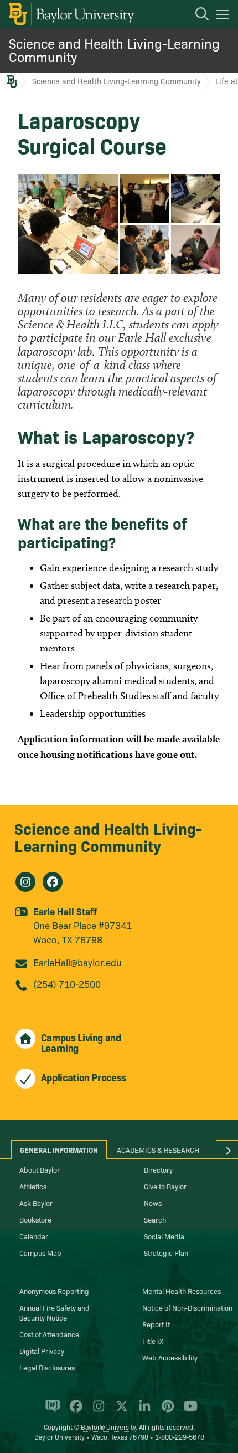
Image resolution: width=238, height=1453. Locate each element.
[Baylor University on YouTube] (187, 1411)
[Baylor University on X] (119, 1411)
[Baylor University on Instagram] (96, 1411)
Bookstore (35, 1219)
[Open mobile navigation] (223, 16)
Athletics (32, 1186)
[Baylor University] (70, 14)
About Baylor (39, 1169)
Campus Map (40, 1252)
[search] (196, 15)
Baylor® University (108, 1426)
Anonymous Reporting (54, 1291)
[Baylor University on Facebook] (74, 1411)
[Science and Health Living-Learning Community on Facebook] (53, 882)
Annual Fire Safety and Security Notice (54, 1312)
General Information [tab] (59, 1149)
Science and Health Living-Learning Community (114, 49)
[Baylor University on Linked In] (142, 1411)
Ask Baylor (36, 1203)
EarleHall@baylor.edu (77, 962)
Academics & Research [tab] (158, 1149)
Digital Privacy (41, 1351)
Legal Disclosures (47, 1367)
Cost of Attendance (49, 1334)
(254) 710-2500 (67, 983)
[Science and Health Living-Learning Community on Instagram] (25, 882)
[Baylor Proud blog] (50, 1411)
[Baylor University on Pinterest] (165, 1411)
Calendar (33, 1236)
